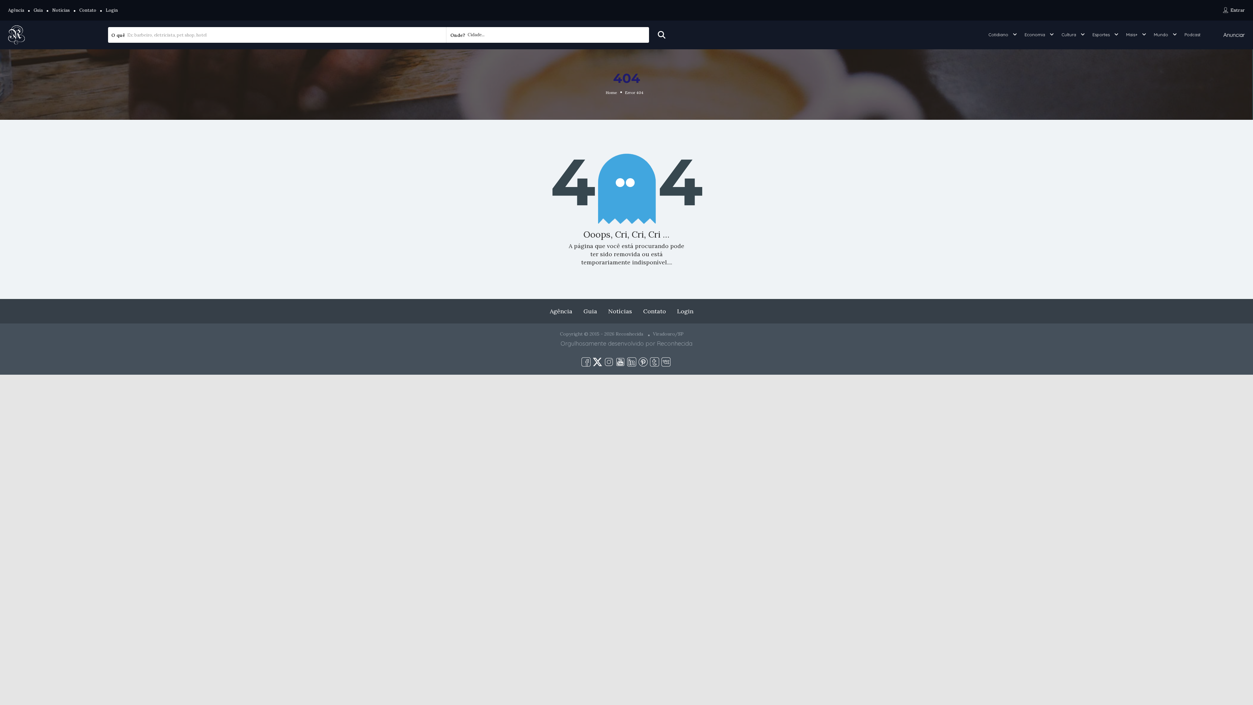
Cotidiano (998, 34)
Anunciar (1234, 34)
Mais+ (1131, 34)
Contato (87, 10)
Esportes (1101, 34)
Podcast (1192, 34)
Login (112, 10)
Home (611, 92)
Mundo (1161, 34)
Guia (38, 10)
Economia (1035, 34)
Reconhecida (674, 343)
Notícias (61, 10)
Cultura (1068, 34)
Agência (16, 10)
